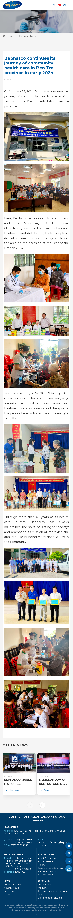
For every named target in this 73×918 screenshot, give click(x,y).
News (40, 894)
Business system (46, 874)
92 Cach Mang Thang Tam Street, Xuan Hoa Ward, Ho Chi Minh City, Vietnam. (19, 862)
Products (42, 887)
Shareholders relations (49, 897)
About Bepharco (46, 858)
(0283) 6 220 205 (23, 869)
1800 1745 (20, 871)
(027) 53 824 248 (20, 845)
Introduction (44, 884)
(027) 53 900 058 (23, 842)
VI (64, 5)
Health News (10, 891)
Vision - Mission (45, 861)
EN (59, 5)
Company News (12, 884)
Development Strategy (50, 868)
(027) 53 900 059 (23, 839)
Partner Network (46, 871)
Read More (14, 790)
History (41, 864)
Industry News (11, 887)
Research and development (52, 891)
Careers (8, 894)
